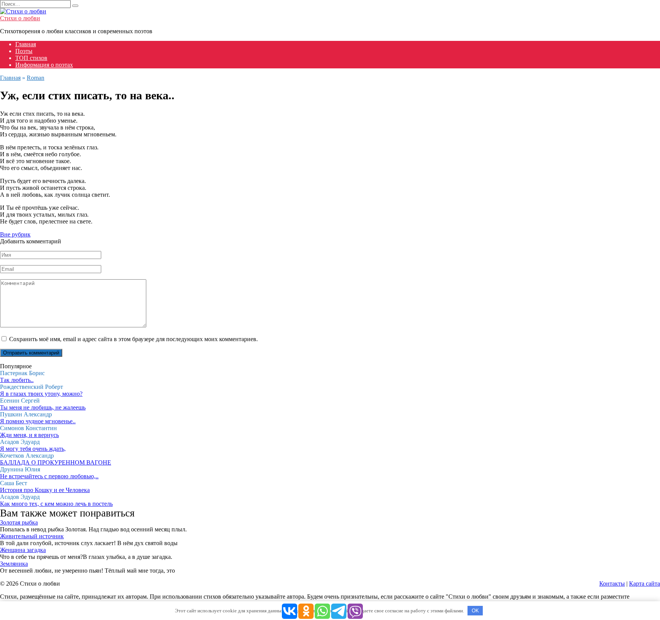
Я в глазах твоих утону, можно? (41, 393)
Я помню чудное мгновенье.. (38, 421)
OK (475, 611)
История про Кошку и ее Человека (45, 490)
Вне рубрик (15, 234)
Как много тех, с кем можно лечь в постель (56, 503)
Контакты (612, 583)
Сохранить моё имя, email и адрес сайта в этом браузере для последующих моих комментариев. (133, 339)
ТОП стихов (31, 58)
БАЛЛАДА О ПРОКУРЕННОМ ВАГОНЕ (55, 462)
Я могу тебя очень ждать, (33, 448)
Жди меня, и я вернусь (29, 435)
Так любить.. (17, 380)
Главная (25, 44)
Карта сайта (644, 583)
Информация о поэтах (44, 65)
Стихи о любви (20, 18)
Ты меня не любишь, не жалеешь (43, 407)
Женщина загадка (23, 550)
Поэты (23, 51)
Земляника (14, 563)
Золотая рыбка (19, 522)
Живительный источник (32, 536)
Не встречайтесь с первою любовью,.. (49, 476)
